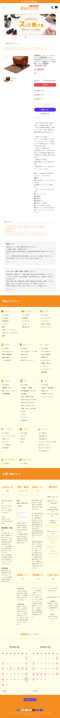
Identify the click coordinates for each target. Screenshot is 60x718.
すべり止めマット (46, 351)
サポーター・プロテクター (10, 333)
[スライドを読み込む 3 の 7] (25, 37)
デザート (24, 414)
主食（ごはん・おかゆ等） (29, 408)
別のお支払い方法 (45, 113)
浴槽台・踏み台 (46, 363)
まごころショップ (52, 525)
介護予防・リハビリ (47, 393)
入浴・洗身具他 (46, 354)
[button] (3, 7)
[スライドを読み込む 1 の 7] (20, 37)
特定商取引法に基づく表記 (31, 714)
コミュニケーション (47, 396)
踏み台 (22, 439)
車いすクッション (44, 445)
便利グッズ (44, 391)
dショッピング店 (53, 553)
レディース (25, 321)
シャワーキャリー (46, 369)
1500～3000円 (23, 226)
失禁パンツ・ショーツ (27, 360)
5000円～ (10, 230)
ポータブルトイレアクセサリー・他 (17, 48)
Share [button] (37, 118)
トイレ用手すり (6, 360)
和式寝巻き (5, 321)
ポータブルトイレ (39, 48)
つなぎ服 (5, 318)
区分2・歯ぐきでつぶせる (28, 399)
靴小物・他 (25, 327)
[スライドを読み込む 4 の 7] (28, 37)
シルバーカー (45, 321)
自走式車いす (43, 436)
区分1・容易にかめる (27, 396)
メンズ (24, 324)
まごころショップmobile (53, 540)
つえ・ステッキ (45, 318)
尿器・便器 (5, 357)
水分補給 (24, 393)
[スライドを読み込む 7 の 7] (35, 37)
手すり (22, 442)
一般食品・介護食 (26, 388)
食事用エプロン (6, 388)
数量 (35, 73)
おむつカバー (24, 357)
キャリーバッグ (45, 327)
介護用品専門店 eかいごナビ (19, 713)
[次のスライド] (39, 37)
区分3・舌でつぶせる (27, 402)
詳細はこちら (10, 262)
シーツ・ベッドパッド (8, 436)
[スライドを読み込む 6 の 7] (33, 37)
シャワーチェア (46, 360)
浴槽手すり (44, 357)
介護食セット (25, 420)
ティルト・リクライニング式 (47, 442)
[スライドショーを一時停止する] (43, 37)
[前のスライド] (16, 37)
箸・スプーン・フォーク (9, 391)
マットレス (5, 442)
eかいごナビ (52, 527)
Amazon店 (52, 551)
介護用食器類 (6, 393)
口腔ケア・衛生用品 (47, 388)
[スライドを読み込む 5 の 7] (30, 37)
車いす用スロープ (44, 451)
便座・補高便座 (6, 354)
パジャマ (5, 324)
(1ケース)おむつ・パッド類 (28, 351)
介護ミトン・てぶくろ (8, 330)
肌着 (3, 336)
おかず (23, 411)
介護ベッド (5, 439)
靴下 (3, 327)
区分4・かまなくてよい (28, 405)
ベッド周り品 (6, 445)
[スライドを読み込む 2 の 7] (23, 37)
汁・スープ (24, 417)
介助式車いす (43, 439)
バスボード (44, 366)
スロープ (23, 436)
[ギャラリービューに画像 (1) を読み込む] (7, 79)
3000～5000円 (39, 226)
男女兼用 (25, 318)
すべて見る (5, 315)
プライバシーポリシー (40, 713)
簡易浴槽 (44, 372)
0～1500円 (10, 226)
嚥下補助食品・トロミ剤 (28, 391)
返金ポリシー (31, 713)
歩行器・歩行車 (45, 324)
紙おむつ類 (23, 354)
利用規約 (49, 713)
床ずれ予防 (5, 448)
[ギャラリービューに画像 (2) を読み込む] (14, 79)
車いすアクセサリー (45, 448)
